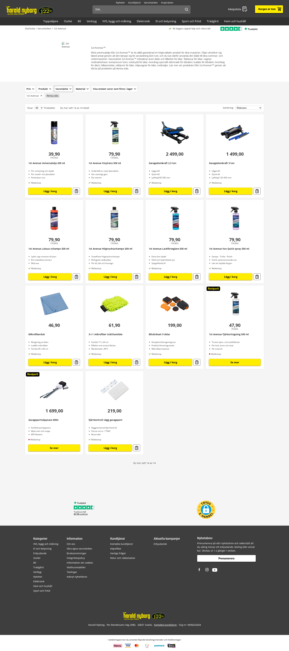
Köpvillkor (115, 548)
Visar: (30, 108)
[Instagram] (207, 569)
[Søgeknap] (186, 9)
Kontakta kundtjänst (121, 544)
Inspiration (167, 2)
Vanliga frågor (118, 553)
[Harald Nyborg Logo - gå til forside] (30, 10)
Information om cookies (80, 562)
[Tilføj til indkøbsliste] (76, 191)
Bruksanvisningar (76, 553)
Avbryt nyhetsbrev (77, 576)
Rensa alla (52, 95)
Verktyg (92, 21)
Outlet (68, 21)
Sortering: (228, 107)
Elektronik (143, 21)
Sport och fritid (191, 21)
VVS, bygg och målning (116, 21)
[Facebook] (199, 569)
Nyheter (120, 2)
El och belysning (166, 21)
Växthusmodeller (76, 567)
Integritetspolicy (76, 558)
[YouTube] (214, 569)
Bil (79, 21)
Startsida (30, 28)
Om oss (71, 544)
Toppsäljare (50, 21)
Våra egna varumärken (79, 548)
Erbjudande (39, 553)
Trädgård (212, 21)
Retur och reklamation (122, 558)
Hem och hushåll (235, 21)
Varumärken (151, 2)
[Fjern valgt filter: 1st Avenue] (40, 95)
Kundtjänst (134, 2)
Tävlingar (72, 572)
